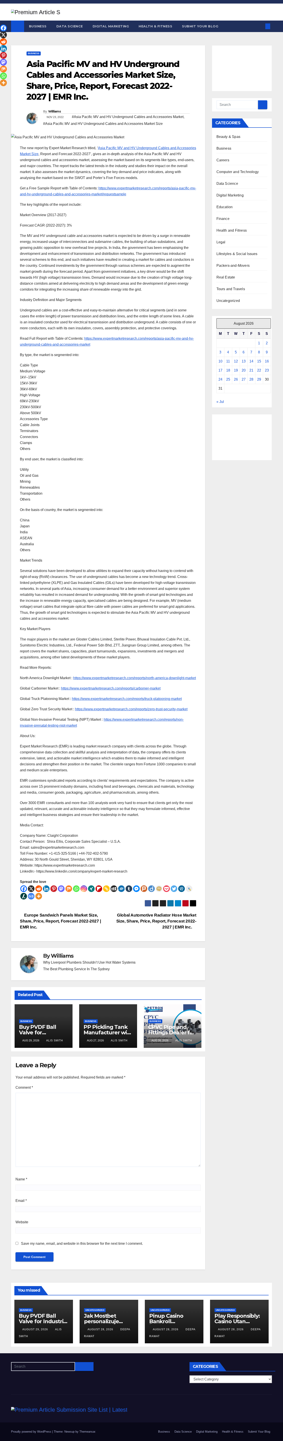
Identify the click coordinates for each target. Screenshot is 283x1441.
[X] (31, 888)
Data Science (69, 26)
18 (228, 370)
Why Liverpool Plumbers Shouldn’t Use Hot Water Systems (89, 962)
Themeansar (87, 1431)
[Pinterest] (53, 888)
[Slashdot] (23, 896)
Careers (222, 160)
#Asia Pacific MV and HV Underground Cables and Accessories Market (128, 117)
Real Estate (225, 277)
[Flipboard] (99, 888)
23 (267, 370)
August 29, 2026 (35, 1329)
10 (220, 361)
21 (251, 370)
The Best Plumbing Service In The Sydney (76, 969)
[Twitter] (174, 888)
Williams (54, 111)
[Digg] (181, 888)
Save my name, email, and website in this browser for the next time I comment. (82, 1243)
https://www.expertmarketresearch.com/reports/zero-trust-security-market (131, 709)
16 (267, 361)
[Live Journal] (189, 888)
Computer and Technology (237, 172)
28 (251, 379)
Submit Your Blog (200, 26)
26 (236, 379)
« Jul (220, 402)
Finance (222, 219)
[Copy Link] (106, 888)
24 (220, 379)
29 (259, 379)
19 (236, 370)
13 (244, 361)
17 (220, 370)
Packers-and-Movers (233, 265)
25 (228, 379)
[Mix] (68, 888)
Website (21, 1222)
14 (251, 361)
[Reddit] (38, 888)
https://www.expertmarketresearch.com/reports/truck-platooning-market (127, 699)
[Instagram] (83, 888)
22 (259, 370)
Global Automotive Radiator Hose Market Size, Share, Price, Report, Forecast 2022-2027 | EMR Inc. (156, 921)
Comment (24, 1087)
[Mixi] (159, 888)
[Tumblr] (129, 888)
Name (21, 1179)
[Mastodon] (61, 888)
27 (244, 379)
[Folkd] (121, 888)
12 (236, 361)
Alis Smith (54, 1040)
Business (38, 26)
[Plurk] (144, 888)
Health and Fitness (231, 230)
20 (244, 370)
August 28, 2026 (101, 1329)
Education (224, 207)
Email (21, 1201)
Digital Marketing (111, 26)
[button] (260, 26)
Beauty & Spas (228, 137)
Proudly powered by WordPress (31, 1431)
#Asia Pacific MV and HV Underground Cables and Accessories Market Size (103, 124)
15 (259, 361)
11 (228, 361)
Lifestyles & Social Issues (237, 254)
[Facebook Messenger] (136, 888)
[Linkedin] (46, 888)
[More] (38, 896)
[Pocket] (166, 888)
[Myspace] (114, 888)
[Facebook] (23, 888)
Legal (221, 242)
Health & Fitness (155, 26)
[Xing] (91, 888)
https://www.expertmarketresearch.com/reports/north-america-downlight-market (134, 678)
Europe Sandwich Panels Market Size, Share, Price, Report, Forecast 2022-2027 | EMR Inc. (60, 921)
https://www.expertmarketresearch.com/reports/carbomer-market (111, 688)
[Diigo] (151, 888)
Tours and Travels (230, 289)
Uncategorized (228, 301)
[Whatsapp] (76, 888)
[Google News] (31, 896)
